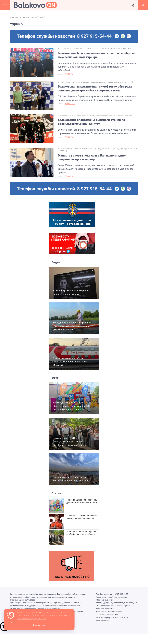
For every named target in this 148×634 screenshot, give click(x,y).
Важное (90, 49)
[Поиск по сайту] (143, 5)
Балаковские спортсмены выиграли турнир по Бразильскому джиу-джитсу (91, 121)
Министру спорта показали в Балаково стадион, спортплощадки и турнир (92, 157)
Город (96, 49)
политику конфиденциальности (31, 619)
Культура (111, 149)
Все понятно (39, 625)
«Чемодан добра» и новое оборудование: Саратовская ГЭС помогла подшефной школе (71, 406)
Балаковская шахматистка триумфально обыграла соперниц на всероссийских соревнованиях (95, 88)
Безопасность (80, 49)
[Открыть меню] (5, 5)
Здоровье (103, 149)
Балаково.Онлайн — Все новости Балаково (35, 5)
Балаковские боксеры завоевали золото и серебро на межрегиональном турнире (96, 55)
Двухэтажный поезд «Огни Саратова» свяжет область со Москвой (70, 361)
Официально (115, 49)
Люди (107, 49)
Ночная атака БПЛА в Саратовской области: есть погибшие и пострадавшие (68, 441)
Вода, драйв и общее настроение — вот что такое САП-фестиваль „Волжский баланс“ (72, 326)
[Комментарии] (135, 49)
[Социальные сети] (133, 5)
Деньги (91, 149)
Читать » (70, 74)
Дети (102, 49)
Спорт (123, 49)
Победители (112, 82)
